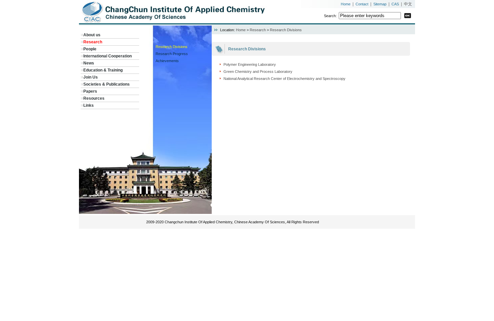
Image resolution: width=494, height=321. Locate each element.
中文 (408, 4)
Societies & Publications (106, 84)
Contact (362, 4)
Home (346, 4)
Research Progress (172, 54)
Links (88, 105)
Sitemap (379, 4)
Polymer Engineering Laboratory (249, 64)
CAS (395, 4)
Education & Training (103, 70)
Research (92, 42)
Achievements (167, 61)
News (88, 63)
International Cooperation (107, 56)
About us (91, 35)
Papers (90, 91)
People (89, 49)
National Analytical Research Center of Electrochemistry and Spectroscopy (284, 79)
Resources (94, 98)
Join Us (90, 77)
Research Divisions (172, 47)
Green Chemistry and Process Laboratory (257, 72)
